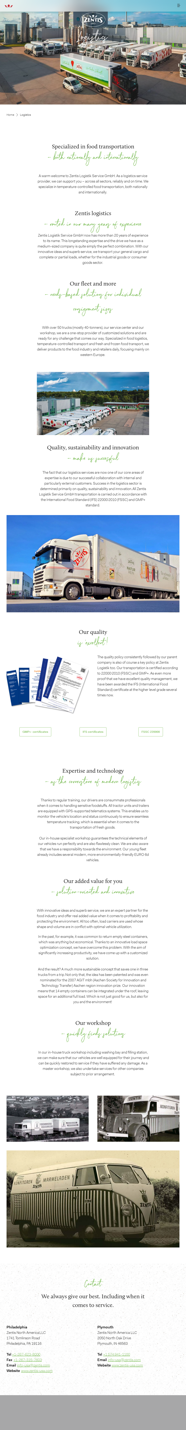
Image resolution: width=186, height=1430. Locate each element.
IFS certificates (93, 732)
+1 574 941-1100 (116, 1354)
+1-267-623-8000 (26, 1354)
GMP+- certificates (35, 732)
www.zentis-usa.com (36, 1370)
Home (10, 115)
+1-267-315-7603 (27, 1359)
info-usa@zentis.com (33, 1365)
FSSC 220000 (150, 732)
